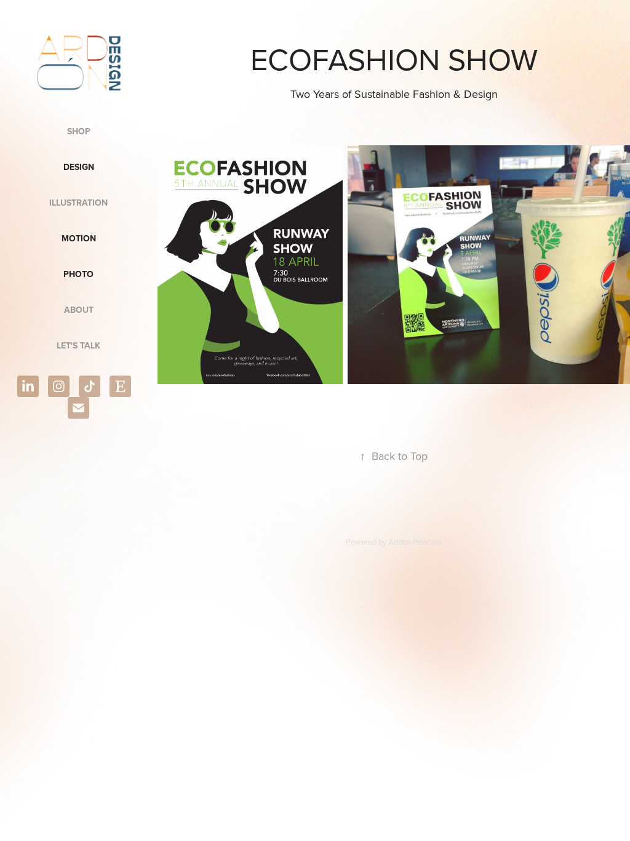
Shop (78, 131)
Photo (78, 274)
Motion (79, 238)
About (79, 310)
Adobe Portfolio (415, 541)
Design (78, 167)
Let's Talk (78, 345)
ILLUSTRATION (78, 202)
